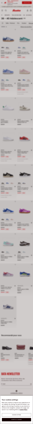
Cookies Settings (16, 414)
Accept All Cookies (16, 419)
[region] (16, 410)
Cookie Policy (23, 409)
